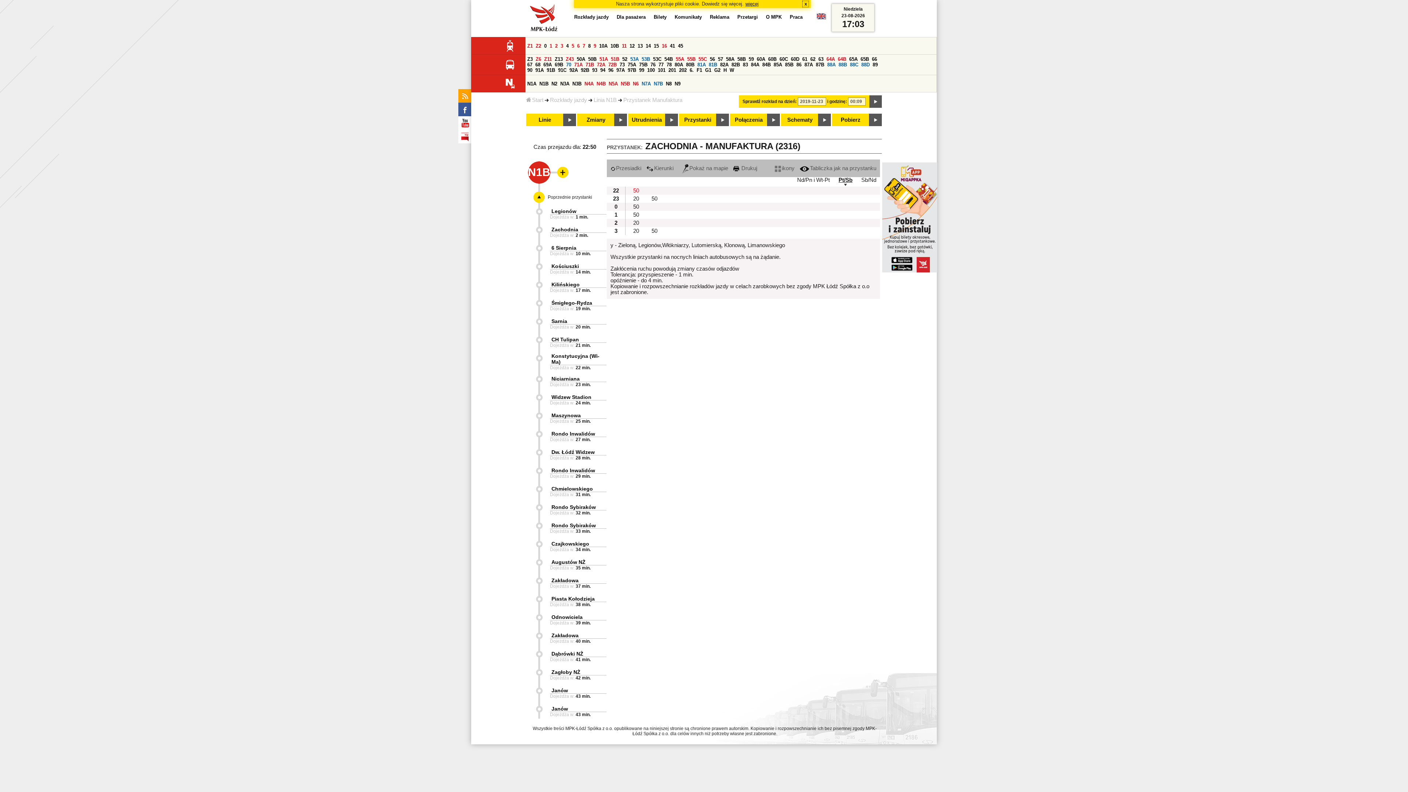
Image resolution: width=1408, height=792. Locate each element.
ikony (788, 168)
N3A (564, 84)
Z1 (530, 46)
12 (632, 46)
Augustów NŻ (568, 562)
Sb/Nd (868, 180)
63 (821, 59)
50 (636, 191)
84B (766, 64)
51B (615, 59)
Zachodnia (564, 229)
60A (761, 59)
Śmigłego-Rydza (571, 303)
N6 (636, 84)
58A (730, 59)
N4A (589, 84)
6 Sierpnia (563, 248)
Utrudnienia (647, 120)
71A (578, 64)
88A (831, 64)
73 (622, 64)
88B (843, 64)
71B (590, 64)
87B (820, 64)
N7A (646, 84)
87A (808, 64)
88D (865, 64)
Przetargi (747, 17)
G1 (708, 70)
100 (651, 70)
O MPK (774, 17)
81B (713, 64)
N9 (678, 84)
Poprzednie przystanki (570, 197)
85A (778, 64)
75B (643, 64)
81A (701, 64)
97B (632, 70)
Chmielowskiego (572, 489)
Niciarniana (565, 379)
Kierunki (664, 168)
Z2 (538, 46)
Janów (559, 690)
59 (751, 59)
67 (529, 64)
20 (636, 199)
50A (581, 59)
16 (664, 46)
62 (812, 59)
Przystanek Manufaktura (652, 100)
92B (585, 70)
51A (604, 59)
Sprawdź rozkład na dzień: (769, 101)
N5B (625, 84)
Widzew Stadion (571, 397)
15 (656, 46)
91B (551, 70)
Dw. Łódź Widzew (573, 452)
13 (640, 46)
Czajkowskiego (570, 544)
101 (662, 70)
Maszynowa (566, 415)
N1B (544, 84)
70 (568, 64)
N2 (554, 84)
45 (680, 46)
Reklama (719, 17)
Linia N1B (605, 100)
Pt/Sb (845, 180)
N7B (658, 84)
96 (610, 70)
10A (603, 46)
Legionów (563, 211)
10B (614, 46)
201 (672, 70)
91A (539, 70)
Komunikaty (688, 17)
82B (736, 64)
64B (842, 59)
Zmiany (596, 120)
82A (724, 64)
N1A (531, 84)
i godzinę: (837, 101)
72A (601, 64)
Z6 (538, 59)
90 (529, 70)
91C (562, 70)
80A (679, 64)
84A (755, 64)
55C (702, 59)
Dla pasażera (631, 17)
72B (612, 64)
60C (784, 59)
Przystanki (697, 120)
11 (624, 46)
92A (573, 70)
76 (653, 64)
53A (634, 59)
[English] (821, 18)
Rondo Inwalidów (573, 434)
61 (804, 59)
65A (853, 59)
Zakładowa (565, 580)
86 (799, 64)
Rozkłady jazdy (568, 100)
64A (830, 59)
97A (620, 70)
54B (668, 59)
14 (648, 46)
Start (537, 100)
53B (646, 59)
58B (741, 59)
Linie (545, 120)
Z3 (530, 59)
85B (789, 64)
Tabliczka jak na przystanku (843, 168)
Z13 (559, 59)
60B (772, 59)
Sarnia (559, 321)
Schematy (800, 120)
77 (661, 64)
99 (641, 70)
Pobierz (851, 120)
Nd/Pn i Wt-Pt (813, 180)
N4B (601, 84)
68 (537, 64)
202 (683, 70)
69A (547, 64)
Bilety (660, 17)
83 (745, 64)
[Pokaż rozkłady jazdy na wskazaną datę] (875, 101)
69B (559, 64)
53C (657, 59)
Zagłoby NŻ (565, 672)
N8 (669, 84)
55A (680, 59)
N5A (613, 84)
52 (624, 59)
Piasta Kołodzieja (573, 599)
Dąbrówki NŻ (567, 654)
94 (602, 70)
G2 (717, 70)
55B (691, 59)
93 (594, 70)
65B (865, 59)
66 (874, 59)
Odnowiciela (567, 617)
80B (690, 64)
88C (854, 64)
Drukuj (748, 168)
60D (795, 59)
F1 (699, 70)
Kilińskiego (565, 284)
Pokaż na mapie (708, 168)
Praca (796, 17)
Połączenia (749, 120)
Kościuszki (565, 266)
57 (720, 59)
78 (669, 64)
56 (712, 59)
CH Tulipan (565, 339)
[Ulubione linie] (561, 172)
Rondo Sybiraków (573, 507)
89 (875, 64)
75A (632, 64)
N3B (577, 84)
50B (592, 59)
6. (692, 70)
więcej (752, 4)
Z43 (570, 59)
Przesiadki (628, 168)
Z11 (548, 59)
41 (672, 46)
